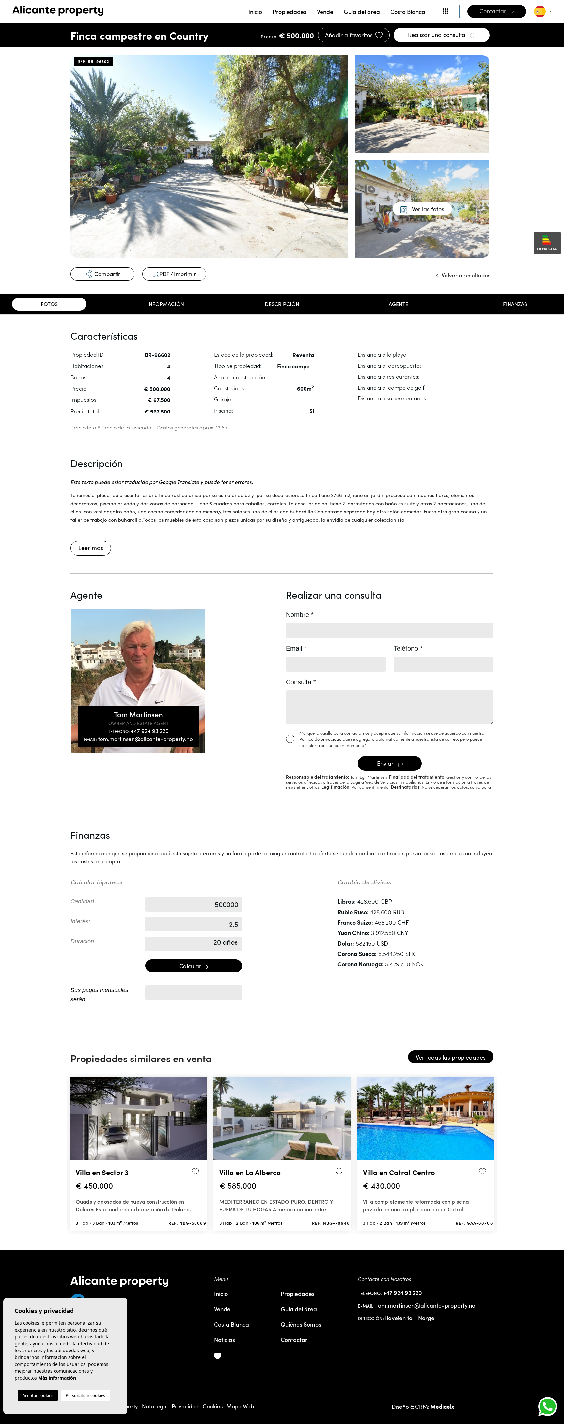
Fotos (49, 303)
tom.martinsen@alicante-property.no (138, 739)
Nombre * (300, 614)
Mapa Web (240, 1406)
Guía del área (362, 12)
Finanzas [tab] (515, 303)
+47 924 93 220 (138, 731)
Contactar (294, 1339)
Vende (325, 12)
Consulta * (301, 682)
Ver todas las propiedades (451, 1057)
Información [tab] (165, 303)
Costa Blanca (407, 12)
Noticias (224, 1339)
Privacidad (185, 1406)
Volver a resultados (465, 275)
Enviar (386, 763)
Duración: (83, 941)
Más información (57, 1378)
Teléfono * (408, 648)
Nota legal (155, 1406)
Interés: (80, 921)
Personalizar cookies (85, 1395)
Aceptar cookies (38, 1395)
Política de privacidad (321, 739)
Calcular (191, 966)
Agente (398, 303)
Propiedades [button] (289, 12)
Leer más (90, 548)
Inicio (255, 12)
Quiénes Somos (301, 1324)
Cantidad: (83, 901)
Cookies (213, 1406)
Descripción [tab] (282, 303)
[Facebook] (138, 1298)
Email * (296, 648)
